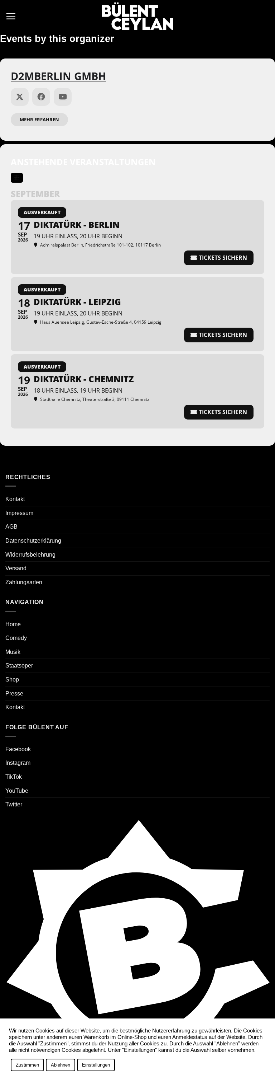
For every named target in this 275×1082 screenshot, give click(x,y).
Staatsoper (19, 665)
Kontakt (15, 499)
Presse (14, 693)
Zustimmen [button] (27, 1065)
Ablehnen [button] (60, 1065)
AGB (11, 527)
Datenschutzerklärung (33, 541)
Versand (15, 568)
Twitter (13, 804)
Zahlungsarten (23, 582)
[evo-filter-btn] (17, 178)
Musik (12, 652)
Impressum (19, 513)
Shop (12, 679)
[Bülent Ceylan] (137, 16)
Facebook (18, 749)
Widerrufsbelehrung (30, 555)
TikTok (13, 777)
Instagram (17, 763)
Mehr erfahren (39, 119)
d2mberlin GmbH (58, 76)
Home (13, 624)
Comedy (16, 638)
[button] (10, 16)
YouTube (16, 791)
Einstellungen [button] (96, 1065)
